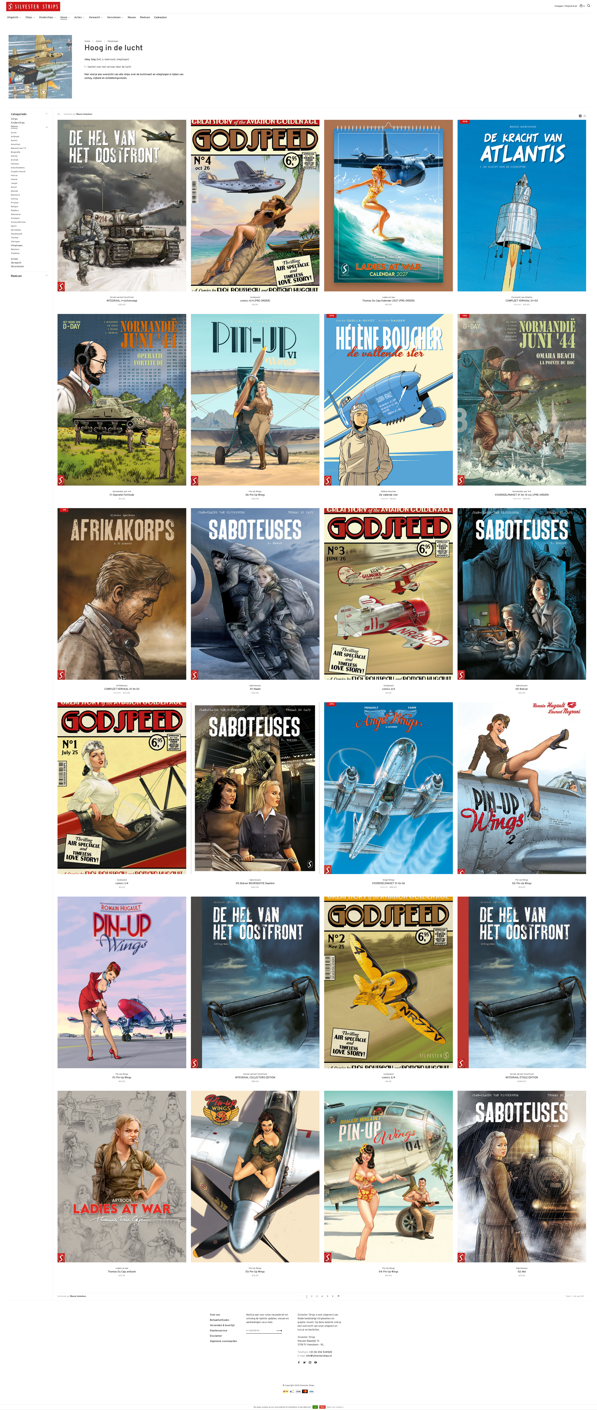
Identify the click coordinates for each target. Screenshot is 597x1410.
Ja (315, 1407)
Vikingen (15, 241)
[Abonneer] (278, 1330)
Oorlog (14, 199)
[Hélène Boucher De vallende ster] (388, 400)
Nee (322, 1407)
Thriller (15, 237)
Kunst (14, 187)
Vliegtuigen (112, 41)
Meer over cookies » (335, 1407)
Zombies (15, 253)
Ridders (15, 210)
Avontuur (15, 144)
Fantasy (15, 164)
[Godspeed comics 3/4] (388, 594)
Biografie (15, 152)
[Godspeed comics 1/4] (122, 788)
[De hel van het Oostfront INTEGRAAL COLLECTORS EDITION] (255, 983)
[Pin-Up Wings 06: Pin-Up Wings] (255, 400)
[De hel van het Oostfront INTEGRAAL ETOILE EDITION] (522, 983)
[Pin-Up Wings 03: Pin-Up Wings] (255, 1177)
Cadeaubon (160, 17)
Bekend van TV (18, 148)
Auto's (14, 140)
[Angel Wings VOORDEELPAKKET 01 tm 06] (388, 788)
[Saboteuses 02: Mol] (522, 1177)
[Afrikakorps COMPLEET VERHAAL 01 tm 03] (122, 594)
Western (15, 249)
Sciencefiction (18, 222)
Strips (28, 17)
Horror (14, 175)
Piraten (15, 202)
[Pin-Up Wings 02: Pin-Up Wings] (522, 788)
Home (87, 41)
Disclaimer (216, 1336)
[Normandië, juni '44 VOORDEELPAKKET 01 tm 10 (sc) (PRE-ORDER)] (522, 400)
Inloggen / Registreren (566, 6)
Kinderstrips (46, 17)
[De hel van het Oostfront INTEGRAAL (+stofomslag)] (122, 206)
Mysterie (15, 195)
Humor (14, 179)
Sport (13, 226)
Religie (14, 206)
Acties (78, 17)
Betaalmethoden (219, 1320)
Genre (63, 17)
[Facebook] (299, 1362)
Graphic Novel (18, 171)
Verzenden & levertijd (222, 1325)
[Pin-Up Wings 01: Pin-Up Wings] (122, 983)
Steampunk (16, 234)
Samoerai (16, 214)
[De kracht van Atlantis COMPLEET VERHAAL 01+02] (522, 206)
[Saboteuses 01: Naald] (255, 594)
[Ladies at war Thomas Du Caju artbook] (122, 1177)
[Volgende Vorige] (338, 1296)
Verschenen (114, 17)
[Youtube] (315, 1362)
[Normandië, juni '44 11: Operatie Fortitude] (122, 400)
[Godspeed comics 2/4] (388, 983)
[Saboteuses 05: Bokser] (522, 594)
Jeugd (14, 183)
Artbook (15, 136)
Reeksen (145, 17)
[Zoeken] (589, 6)
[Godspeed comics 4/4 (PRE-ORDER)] (255, 206)
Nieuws (132, 17)
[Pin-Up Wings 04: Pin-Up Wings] (388, 1177)
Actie (13, 132)
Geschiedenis (18, 167)
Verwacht (94, 17)
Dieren (14, 156)
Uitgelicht (12, 17)
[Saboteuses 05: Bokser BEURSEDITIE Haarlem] (255, 788)
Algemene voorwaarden (223, 1341)
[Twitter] (304, 1362)
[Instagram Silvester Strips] (310, 1362)
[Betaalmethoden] (285, 1392)
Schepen (15, 218)
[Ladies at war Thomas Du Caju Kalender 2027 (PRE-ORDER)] (388, 206)
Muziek (14, 191)
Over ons (215, 1314)
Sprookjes (16, 230)
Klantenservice (218, 1330)
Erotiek (14, 160)
